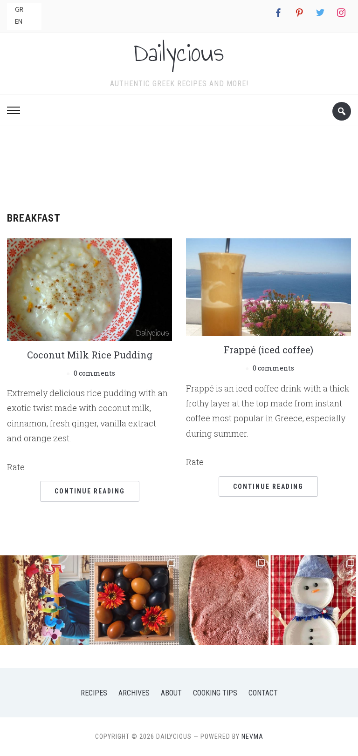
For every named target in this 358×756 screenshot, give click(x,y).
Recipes (94, 692)
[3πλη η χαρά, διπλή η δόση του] (45, 600)
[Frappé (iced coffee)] (268, 286)
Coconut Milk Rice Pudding (89, 355)
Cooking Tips (215, 692)
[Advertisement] (179, 166)
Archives (134, 692)
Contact (263, 692)
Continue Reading (90, 491)
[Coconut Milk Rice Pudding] (89, 288)
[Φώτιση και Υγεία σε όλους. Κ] (134, 600)
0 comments (94, 373)
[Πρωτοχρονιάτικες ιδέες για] (313, 600)
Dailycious (179, 53)
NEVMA (252, 736)
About (171, 692)
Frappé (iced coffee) (268, 350)
